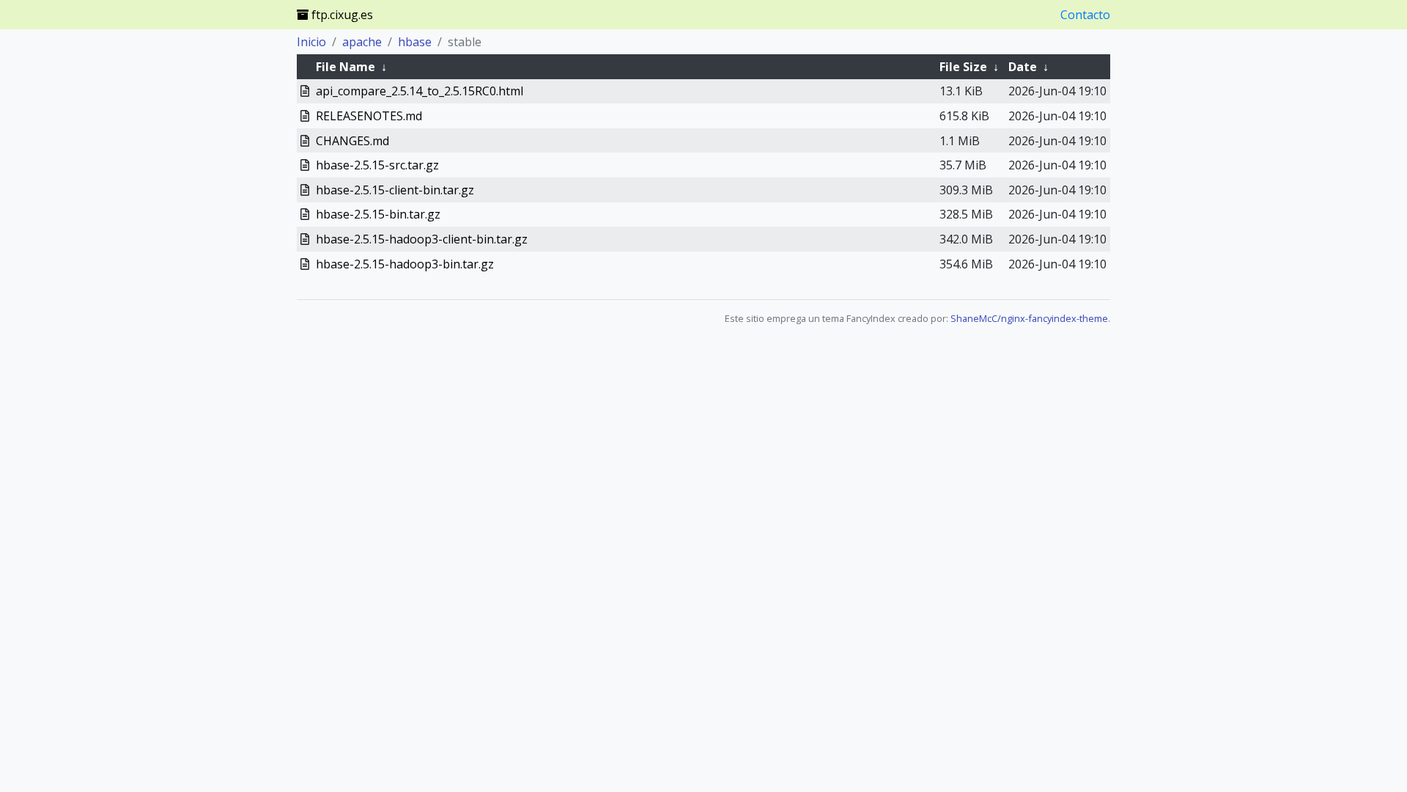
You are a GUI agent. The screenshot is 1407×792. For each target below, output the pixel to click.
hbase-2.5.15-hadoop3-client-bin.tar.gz (422, 239)
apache (362, 42)
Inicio (311, 42)
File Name (345, 67)
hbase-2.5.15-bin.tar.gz (378, 214)
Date (1022, 67)
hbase (415, 42)
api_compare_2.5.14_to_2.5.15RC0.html (419, 91)
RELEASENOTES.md (369, 116)
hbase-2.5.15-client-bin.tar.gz (395, 190)
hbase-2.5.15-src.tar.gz (377, 165)
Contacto (1085, 15)
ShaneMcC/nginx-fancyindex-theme (1029, 318)
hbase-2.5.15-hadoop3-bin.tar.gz (405, 264)
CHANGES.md (352, 141)
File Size (963, 67)
